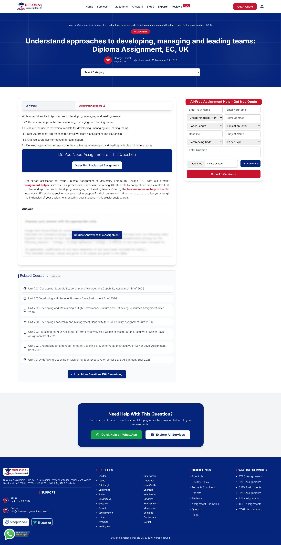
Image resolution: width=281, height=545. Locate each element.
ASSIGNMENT (140, 31)
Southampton (105, 512)
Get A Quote (245, 6)
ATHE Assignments (250, 509)
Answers (137, 6)
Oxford (102, 508)
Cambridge (104, 489)
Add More (252, 163)
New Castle (150, 485)
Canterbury (150, 517)
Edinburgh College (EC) (92, 105)
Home (89, 6)
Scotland (148, 512)
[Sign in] (262, 6)
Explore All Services (170, 434)
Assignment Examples (205, 503)
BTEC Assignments (250, 476)
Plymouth (103, 521)
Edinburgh (103, 485)
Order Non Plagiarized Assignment (97, 165)
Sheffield (148, 489)
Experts (163, 6)
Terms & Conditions (204, 487)
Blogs (150, 6)
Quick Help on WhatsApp (119, 434)
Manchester (150, 508)
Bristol (101, 494)
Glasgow (103, 503)
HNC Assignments (250, 493)
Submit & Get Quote (223, 174)
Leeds (101, 480)
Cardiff (147, 521)
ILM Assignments (249, 498)
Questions (121, 6)
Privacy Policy (200, 481)
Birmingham (150, 476)
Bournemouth (151, 503)
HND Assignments (250, 481)
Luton (101, 517)
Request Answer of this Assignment (97, 235)
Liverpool (149, 480)
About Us (197, 476)
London (102, 476)
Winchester (150, 494)
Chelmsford (104, 498)
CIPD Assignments (250, 487)
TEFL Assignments (250, 503)
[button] (104, 7)
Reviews (177, 6)
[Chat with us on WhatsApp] (17, 535)
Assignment (97, 25)
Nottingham (104, 526)
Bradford (148, 498)
